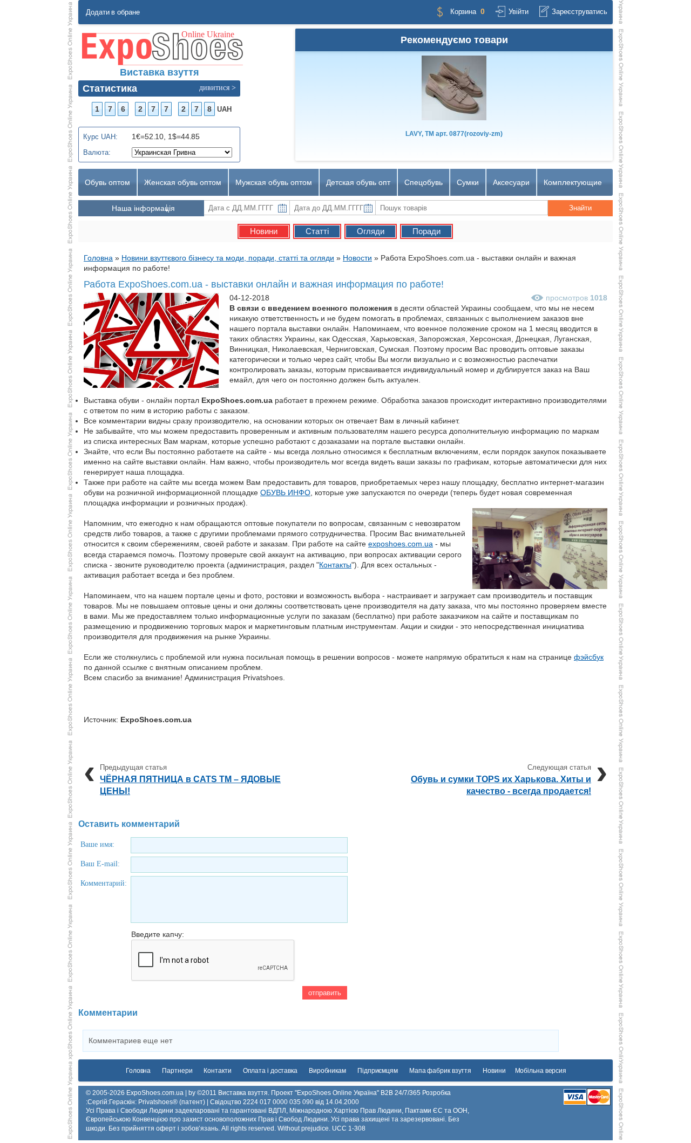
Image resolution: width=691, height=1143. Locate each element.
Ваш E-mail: (100, 864)
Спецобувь (423, 182)
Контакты (335, 564)
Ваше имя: (97, 844)
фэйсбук (589, 657)
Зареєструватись (579, 12)
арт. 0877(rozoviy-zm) (454, 134)
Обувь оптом (107, 182)
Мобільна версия (541, 1070)
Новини (494, 1070)
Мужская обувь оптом (273, 182)
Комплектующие (573, 182)
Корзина (463, 12)
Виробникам (327, 1070)
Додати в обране (113, 12)
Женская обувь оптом (182, 182)
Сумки (468, 182)
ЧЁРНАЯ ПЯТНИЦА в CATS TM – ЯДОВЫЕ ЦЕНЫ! (190, 785)
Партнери (177, 1070)
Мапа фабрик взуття (440, 1070)
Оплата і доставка (270, 1070)
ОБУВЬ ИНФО (285, 492)
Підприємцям (377, 1070)
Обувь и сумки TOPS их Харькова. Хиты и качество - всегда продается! (501, 785)
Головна (138, 1070)
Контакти (217, 1070)
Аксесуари (511, 182)
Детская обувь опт (358, 182)
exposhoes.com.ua (400, 543)
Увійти (518, 12)
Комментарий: (103, 883)
